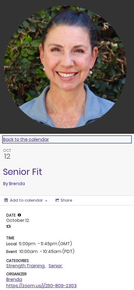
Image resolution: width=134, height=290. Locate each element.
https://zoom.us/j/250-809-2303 (41, 286)
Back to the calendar (26, 139)
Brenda (14, 279)
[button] (19, 215)
